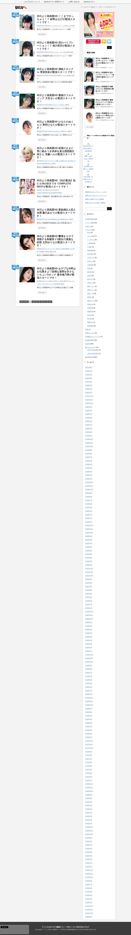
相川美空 (66, 52)
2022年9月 (88, 536)
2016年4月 (88, 812)
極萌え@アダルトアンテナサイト (96, 195)
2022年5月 (88, 550)
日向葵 (89, 275)
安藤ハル (58, 160)
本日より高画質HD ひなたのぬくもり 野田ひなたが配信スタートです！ (56, 124)
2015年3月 (88, 859)
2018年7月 (88, 715)
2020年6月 (88, 633)
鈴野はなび (68, 25)
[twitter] (109, 43)
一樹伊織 (90, 243)
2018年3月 (88, 730)
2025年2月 (88, 432)
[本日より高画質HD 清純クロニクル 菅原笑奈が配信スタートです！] (27, 84)
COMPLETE (45, 192)
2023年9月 (88, 493)
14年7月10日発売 (93, 350)
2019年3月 (88, 687)
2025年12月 (89, 396)
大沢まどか (90, 257)
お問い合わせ (74, 2)
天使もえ (90, 261)
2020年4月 (88, 640)
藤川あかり (66, 219)
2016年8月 (88, 798)
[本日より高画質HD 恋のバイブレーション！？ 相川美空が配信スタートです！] (27, 57)
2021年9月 (88, 579)
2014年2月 (88, 899)
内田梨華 (90, 250)
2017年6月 (88, 762)
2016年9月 (88, 794)
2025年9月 (88, 407)
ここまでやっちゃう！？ (57, 25)
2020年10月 (89, 619)
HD (49, 25)
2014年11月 (89, 873)
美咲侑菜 (90, 311)
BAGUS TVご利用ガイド (54, 2)
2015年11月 (89, 830)
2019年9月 (88, 665)
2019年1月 (88, 694)
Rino (88, 232)
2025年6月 (88, 417)
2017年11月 (89, 744)
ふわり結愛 (90, 236)
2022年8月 (88, 540)
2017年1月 (88, 780)
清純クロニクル (62, 75)
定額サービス (89, 333)
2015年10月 (89, 834)
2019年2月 (88, 690)
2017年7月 (88, 759)
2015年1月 (88, 866)
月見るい (62, 104)
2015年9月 (88, 838)
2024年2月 (88, 475)
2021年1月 (88, 608)
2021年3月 (88, 601)
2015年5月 (88, 852)
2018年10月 (89, 705)
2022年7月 (88, 543)
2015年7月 (88, 845)
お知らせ (88, 226)
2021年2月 (88, 604)
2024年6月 (88, 461)
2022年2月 (88, 561)
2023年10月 (89, 489)
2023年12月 (89, 482)
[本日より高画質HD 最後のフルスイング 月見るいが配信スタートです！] (27, 110)
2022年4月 (88, 554)
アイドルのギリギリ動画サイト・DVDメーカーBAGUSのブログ (65, 927)
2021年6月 (88, 590)
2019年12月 (89, 654)
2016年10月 (89, 791)
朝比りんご (90, 286)
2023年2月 (88, 518)
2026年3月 (88, 385)
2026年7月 (88, 371)
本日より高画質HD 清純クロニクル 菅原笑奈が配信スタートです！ (104, 89)
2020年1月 (88, 651)
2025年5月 (88, 421)
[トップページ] (18, 2)
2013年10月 (89, 913)
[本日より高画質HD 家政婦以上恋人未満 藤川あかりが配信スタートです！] (27, 224)
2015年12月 (89, 827)
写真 (86, 329)
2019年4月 (88, 683)
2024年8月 (88, 453)
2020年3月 (88, 644)
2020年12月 (89, 611)
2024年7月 (88, 457)
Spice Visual (47, 131)
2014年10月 (89, 877)
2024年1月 (88, 479)
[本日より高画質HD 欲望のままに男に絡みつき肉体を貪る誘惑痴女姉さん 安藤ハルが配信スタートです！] (27, 163)
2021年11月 (89, 572)
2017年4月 (88, 769)
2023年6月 (88, 504)
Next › (44, 301)
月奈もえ (90, 283)
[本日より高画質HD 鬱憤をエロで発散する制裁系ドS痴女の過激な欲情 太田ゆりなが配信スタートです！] (27, 251)
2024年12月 (89, 439)
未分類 (87, 344)
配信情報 (39, 25)
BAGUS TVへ (89, 2)
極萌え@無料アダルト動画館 (94, 199)
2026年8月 (88, 367)
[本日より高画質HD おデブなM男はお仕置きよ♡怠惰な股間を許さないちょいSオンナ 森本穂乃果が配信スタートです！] (27, 283)
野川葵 (89, 318)
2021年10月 (89, 575)
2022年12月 (89, 525)
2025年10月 (89, 403)
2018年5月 (88, 723)
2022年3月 (88, 557)
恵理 (88, 268)
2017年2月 (88, 777)
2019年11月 (89, 658)
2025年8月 (88, 410)
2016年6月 (88, 805)
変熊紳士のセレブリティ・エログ (96, 192)
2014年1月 (88, 902)
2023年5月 (88, 507)
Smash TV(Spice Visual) (51, 75)
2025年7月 (88, 414)
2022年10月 (89, 532)
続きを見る (42, 34)
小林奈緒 (90, 265)
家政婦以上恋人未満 (57, 219)
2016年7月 (88, 802)
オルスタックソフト (49, 160)
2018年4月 (88, 726)
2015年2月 (88, 863)
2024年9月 (88, 450)
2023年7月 (88, 500)
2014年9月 (88, 881)
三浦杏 (89, 247)
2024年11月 (89, 443)
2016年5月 (88, 809)
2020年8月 (88, 626)
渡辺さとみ (90, 301)
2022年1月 (88, 565)
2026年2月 (88, 389)
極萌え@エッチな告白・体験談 (95, 203)
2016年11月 (89, 787)
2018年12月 (89, 698)
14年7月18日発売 (93, 353)
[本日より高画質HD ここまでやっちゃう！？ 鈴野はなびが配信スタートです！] (27, 31)
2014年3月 (88, 895)
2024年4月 (88, 468)
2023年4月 (88, 511)
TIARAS (46, 104)
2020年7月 (88, 629)
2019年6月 (88, 676)
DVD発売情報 (89, 219)
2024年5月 (88, 464)
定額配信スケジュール (92, 336)
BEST (39, 192)
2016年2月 (88, 820)
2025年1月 (88, 435)
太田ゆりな (59, 248)
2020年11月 (89, 615)
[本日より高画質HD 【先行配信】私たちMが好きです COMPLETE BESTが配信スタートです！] (27, 195)
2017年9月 (88, 751)
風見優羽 (90, 326)
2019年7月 (88, 672)
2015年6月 (88, 848)
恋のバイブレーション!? (57, 52)
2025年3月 (88, 428)
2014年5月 (88, 888)
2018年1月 (88, 737)
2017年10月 (89, 748)
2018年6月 (88, 719)
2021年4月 (88, 597)
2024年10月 (89, 446)
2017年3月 (88, 773)
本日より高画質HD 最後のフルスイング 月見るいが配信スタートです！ (56, 98)
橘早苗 (89, 297)
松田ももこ (90, 290)
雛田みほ (90, 322)
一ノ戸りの (90, 239)
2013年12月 (89, 906)
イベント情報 (89, 223)
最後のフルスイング (54, 104)
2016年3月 (88, 816)
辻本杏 (89, 315)
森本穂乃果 (57, 284)
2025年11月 (89, 400)
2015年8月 (88, 841)
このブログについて (31, 2)
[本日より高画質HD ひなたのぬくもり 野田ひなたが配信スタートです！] (27, 136)
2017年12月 (89, 741)
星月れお (90, 279)
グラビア (88, 230)
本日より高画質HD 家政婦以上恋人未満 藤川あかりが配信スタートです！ (56, 212)
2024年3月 (88, 471)
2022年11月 (89, 529)
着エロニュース (90, 347)
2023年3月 (88, 514)
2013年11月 (89, 909)
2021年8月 (88, 583)
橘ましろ (90, 293)
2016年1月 (88, 823)
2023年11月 (89, 486)
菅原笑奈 (69, 75)
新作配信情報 (89, 340)
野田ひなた (65, 131)
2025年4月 (88, 425)
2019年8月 (88, 669)
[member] (93, 43)
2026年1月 (88, 392)
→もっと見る (89, 127)
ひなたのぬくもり (56, 131)
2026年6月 (88, 374)
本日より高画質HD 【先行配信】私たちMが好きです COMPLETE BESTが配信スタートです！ (56, 183)
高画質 (73, 25)
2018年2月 (88, 733)
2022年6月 (88, 547)
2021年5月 (88, 593)
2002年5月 (88, 917)
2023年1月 (88, 522)
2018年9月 (88, 708)
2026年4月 (88, 382)
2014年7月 (88, 884)
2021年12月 (89, 568)
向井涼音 (90, 254)
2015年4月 (88, 856)
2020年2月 (88, 647)
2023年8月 (88, 496)
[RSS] (103, 43)
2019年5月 (88, 680)
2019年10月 (89, 662)
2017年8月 (88, 755)
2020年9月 (88, 622)
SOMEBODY (54, 192)
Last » (49, 301)
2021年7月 (88, 586)
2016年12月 (89, 784)
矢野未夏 (90, 308)
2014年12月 (89, 870)
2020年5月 (88, 636)
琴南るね (90, 304)
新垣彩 (89, 272)
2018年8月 (88, 712)
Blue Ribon (45, 25)
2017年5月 (88, 766)
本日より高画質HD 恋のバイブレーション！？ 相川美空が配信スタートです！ (56, 45)
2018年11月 (89, 701)
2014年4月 (88, 891)
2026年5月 (88, 378)
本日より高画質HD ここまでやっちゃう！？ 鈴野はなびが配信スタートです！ (56, 19)
